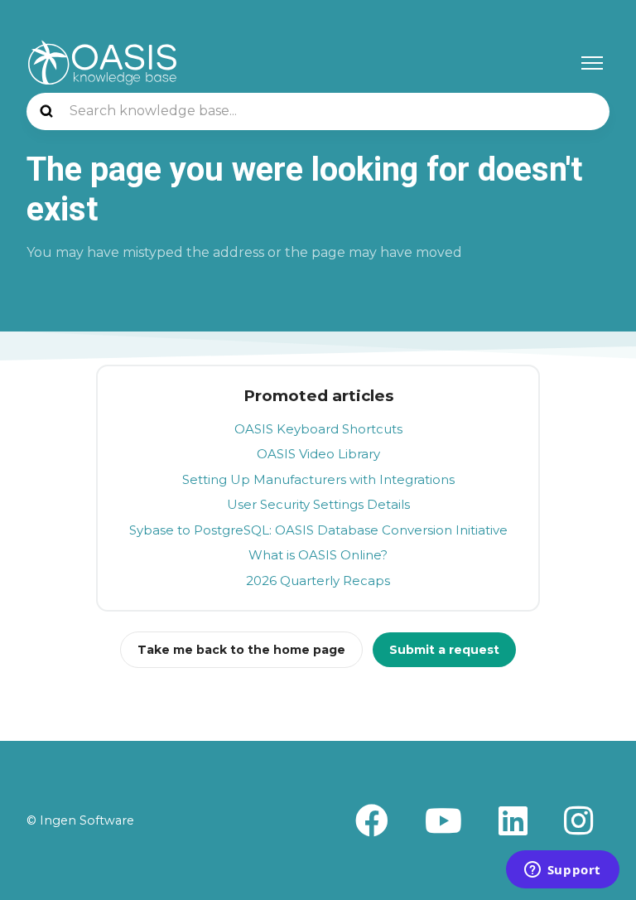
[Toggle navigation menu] (592, 63)
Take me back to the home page (241, 649)
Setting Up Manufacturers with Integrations (318, 479)
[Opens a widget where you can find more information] (562, 871)
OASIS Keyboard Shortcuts (318, 429)
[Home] (102, 62)
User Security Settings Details (318, 504)
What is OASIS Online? (318, 555)
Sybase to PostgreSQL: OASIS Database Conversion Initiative (318, 530)
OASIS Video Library (318, 454)
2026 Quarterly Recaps (318, 580)
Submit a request (444, 649)
